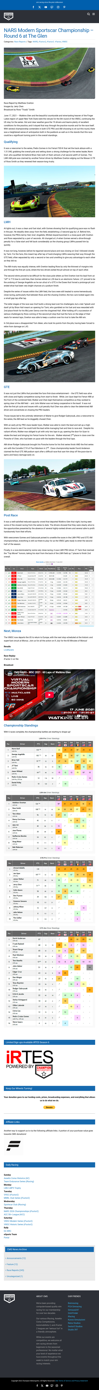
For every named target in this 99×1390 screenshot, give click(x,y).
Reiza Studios (74, 1323)
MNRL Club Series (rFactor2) (17, 1198)
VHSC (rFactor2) (11, 1195)
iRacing (71, 1316)
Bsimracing (73, 1303)
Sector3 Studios (75, 1326)
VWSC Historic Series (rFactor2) (18, 1224)
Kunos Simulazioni (76, 1319)
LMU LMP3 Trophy (12, 1188)
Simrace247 (73, 1310)
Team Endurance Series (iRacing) (19, 1181)
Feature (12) (12, 1264)
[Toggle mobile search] (88, 14)
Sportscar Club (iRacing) (15, 1204)
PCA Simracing (75, 1306)
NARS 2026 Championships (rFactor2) (21, 1211)
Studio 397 (73, 1329)
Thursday (8, 1208)
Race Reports (20, 42)
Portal (6, 1237)
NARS (35, 42)
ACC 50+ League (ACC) (14, 1214)
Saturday (8, 1218)
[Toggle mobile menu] (93, 14)
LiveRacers (9, 650)
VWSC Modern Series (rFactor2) (18, 1221)
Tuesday (8, 1191)
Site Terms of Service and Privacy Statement (71, 1381)
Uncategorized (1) (15, 1276)
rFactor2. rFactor (54, 42)
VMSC (64, 42)
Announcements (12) (16, 1258)
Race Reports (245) (15, 1270)
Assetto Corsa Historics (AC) (17, 1178)
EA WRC (7, 1231)
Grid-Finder (73, 1313)
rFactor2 (42, 42)
